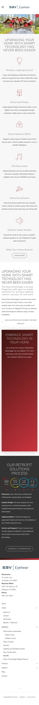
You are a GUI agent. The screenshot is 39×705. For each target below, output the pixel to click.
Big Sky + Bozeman (10, 622)
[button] (3, 7)
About (4, 608)
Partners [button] (5, 663)
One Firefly (14, 697)
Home (4, 604)
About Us (6, 612)
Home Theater (8, 642)
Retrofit (6, 656)
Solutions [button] (5, 627)
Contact (4, 676)
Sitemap (22, 697)
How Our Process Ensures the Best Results (21, 322)
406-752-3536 (7, 596)
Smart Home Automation (12, 631)
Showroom (7, 619)
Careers (6, 616)
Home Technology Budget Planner (15, 659)
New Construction (9, 652)
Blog (3, 672)
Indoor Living (9, 635)
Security (6, 645)
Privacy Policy (31, 697)
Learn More (19, 256)
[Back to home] (19, 7)
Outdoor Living (10, 638)
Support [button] (4, 668)
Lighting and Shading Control (14, 649)
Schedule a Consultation (19, 549)
